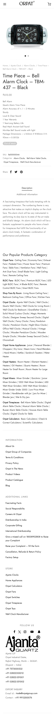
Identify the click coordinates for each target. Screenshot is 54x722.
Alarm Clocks (29, 65)
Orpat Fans (11, 591)
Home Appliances (14, 580)
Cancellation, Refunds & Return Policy (23, 551)
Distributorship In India (16, 519)
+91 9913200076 (23, 697)
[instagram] (25, 632)
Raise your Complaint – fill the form (22, 546)
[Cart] (49, 4)
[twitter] (19, 633)
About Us (10, 446)
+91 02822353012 (15, 673)
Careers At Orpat (13, 514)
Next (45, 35)
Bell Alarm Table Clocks (36, 158)
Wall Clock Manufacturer (30, 162)
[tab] (27, 188)
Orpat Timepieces (11, 162)
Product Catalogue (14, 480)
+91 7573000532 (14, 668)
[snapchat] (39, 632)
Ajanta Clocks (12, 574)
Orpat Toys (10, 608)
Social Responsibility (15, 508)
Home (5, 65)
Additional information (27, 194)
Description (27, 188)
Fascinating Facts (13, 503)
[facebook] (14, 632)
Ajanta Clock (16, 65)
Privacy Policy (12, 463)
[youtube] (32, 632)
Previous (8, 35)
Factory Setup (12, 557)
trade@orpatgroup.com (26, 693)
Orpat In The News (14, 468)
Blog (8, 485)
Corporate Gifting (14, 525)
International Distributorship (18, 531)
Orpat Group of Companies (18, 451)
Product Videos (13, 474)
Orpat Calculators (14, 586)
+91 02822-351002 (15, 681)
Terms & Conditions (14, 457)
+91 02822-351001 (15, 677)
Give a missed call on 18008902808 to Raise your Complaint (27, 538)
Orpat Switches (13, 597)
